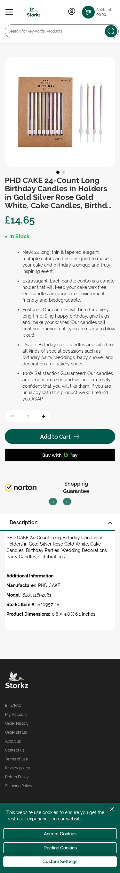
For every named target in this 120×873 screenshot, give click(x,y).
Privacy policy (17, 768)
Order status (16, 732)
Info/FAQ (13, 705)
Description (24, 522)
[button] (57, 171)
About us (13, 741)
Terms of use (16, 759)
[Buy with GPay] (60, 455)
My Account (16, 714)
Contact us (14, 750)
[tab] (60, 522)
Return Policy (17, 777)
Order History (17, 723)
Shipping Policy (18, 786)
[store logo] (34, 12)
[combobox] (62, 31)
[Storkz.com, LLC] (32, 680)
